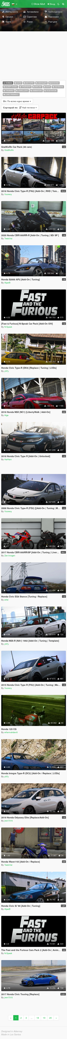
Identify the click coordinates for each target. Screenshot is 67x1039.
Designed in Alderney (11, 1031)
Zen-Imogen (9, 555)
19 (44, 1017)
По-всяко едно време (16, 101)
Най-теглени (19, 107)
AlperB (7, 282)
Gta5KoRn (9, 150)
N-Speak (8, 326)
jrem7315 (8, 820)
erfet (6, 599)
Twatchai (8, 238)
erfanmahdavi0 (11, 732)
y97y (6, 370)
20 (50, 1017)
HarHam (8, 459)
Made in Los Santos (11, 1034)
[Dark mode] (58, 4)
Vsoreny (8, 194)
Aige (6, 415)
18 (37, 1017)
